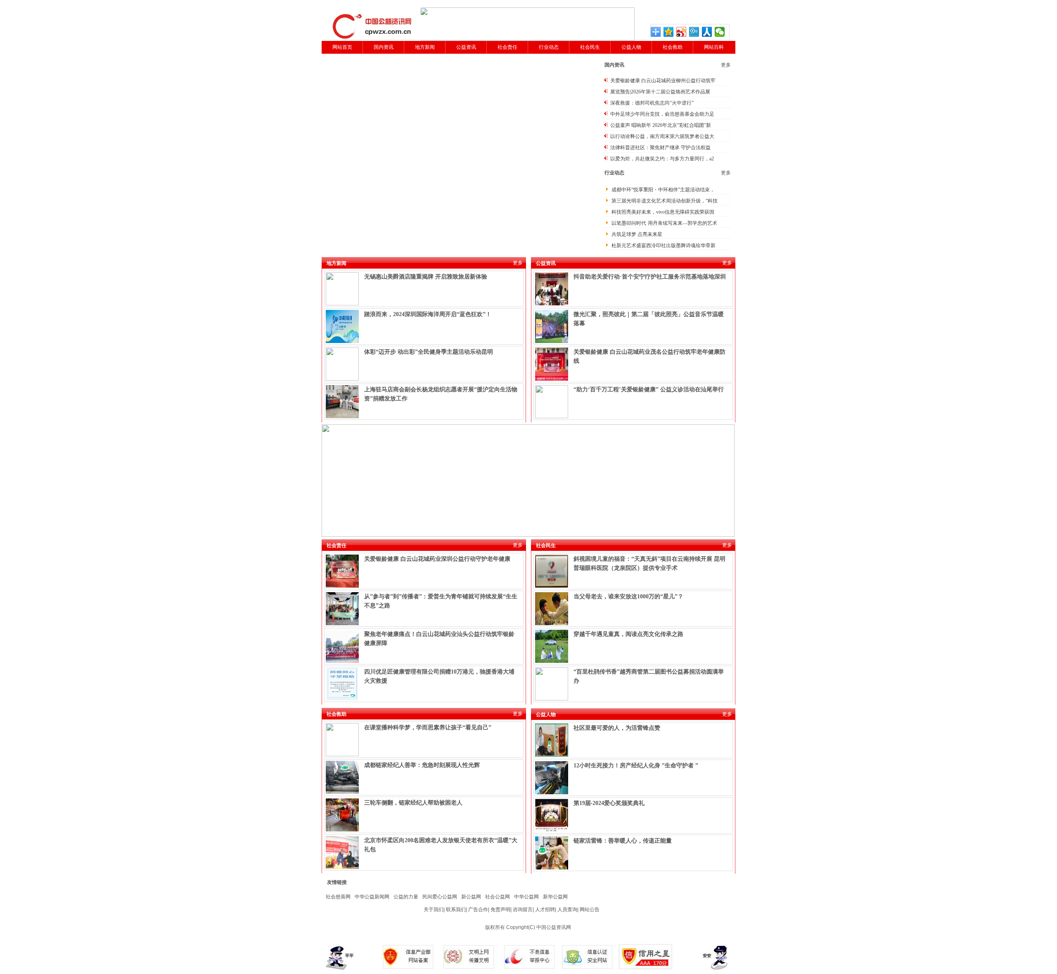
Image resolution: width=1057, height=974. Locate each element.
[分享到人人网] (707, 32)
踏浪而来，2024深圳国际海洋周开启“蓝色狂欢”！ (427, 314)
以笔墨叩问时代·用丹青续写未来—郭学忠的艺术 (664, 223)
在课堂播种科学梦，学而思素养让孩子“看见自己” (427, 727)
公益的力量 (405, 897)
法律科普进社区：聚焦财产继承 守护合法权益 (660, 147)
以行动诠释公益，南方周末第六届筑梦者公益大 (662, 136)
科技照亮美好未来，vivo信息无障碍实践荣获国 (662, 212)
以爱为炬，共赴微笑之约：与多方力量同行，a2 (662, 159)
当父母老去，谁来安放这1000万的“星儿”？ (628, 596)
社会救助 (673, 47)
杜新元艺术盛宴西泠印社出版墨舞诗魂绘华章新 (663, 245)
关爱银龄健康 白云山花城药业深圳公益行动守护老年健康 (437, 559)
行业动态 (549, 47)
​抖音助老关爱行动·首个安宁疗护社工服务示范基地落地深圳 (650, 277)
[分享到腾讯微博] (694, 32)
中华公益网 (526, 897)
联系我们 (456, 909)
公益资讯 (466, 47)
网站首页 (342, 47)
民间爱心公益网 (439, 897)
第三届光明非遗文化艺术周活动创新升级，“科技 (664, 201)
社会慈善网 (338, 897)
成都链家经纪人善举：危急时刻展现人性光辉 (422, 765)
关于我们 (433, 909)
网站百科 (714, 47)
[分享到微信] (720, 32)
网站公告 (590, 909)
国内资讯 (383, 47)
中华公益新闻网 (372, 897)
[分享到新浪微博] (681, 32)
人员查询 (567, 909)
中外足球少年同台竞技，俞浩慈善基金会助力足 (662, 114)
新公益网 (471, 897)
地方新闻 (425, 47)
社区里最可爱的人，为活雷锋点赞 (617, 728)
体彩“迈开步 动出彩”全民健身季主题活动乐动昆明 (428, 352)
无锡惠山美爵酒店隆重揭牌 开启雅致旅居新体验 (425, 277)
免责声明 (500, 909)
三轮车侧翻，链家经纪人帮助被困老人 (413, 803)
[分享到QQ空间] (669, 32)
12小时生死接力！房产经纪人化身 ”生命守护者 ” (636, 765)
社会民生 (590, 47)
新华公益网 (555, 897)
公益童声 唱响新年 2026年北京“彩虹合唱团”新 (660, 125)
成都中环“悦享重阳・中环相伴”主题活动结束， (663, 190)
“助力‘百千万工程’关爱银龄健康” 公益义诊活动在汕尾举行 (649, 389)
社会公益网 (497, 897)
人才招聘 (545, 909)
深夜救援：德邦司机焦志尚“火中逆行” (652, 103)
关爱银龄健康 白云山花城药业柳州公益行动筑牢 (663, 80)
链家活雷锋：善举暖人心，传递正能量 (623, 841)
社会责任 (507, 47)
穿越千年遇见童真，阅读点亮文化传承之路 (628, 634)
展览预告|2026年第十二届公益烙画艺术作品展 (660, 92)
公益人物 (631, 47)
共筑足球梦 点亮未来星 (636, 234)
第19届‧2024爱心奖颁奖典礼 (609, 803)
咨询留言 (523, 909)
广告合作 (478, 909)
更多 (726, 65)
